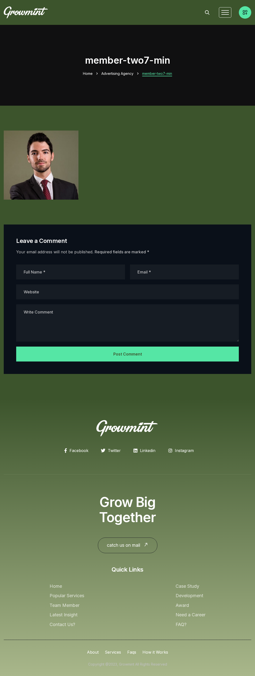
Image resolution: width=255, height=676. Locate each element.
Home (88, 73)
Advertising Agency (117, 73)
